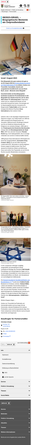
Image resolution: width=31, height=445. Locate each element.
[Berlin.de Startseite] (5, 1)
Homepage (6, 336)
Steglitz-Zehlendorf (5, 10)
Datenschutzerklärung (8, 363)
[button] (28, 10)
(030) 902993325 (10, 331)
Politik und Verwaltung (17, 10)
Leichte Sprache (9, 377)
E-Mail (5, 334)
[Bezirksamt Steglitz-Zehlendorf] (8, 344)
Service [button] (3, 381)
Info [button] (2, 350)
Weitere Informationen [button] (8, 432)
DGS (5, 372)
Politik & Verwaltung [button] (7, 386)
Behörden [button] (4, 414)
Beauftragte (5, 11)
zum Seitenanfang (22, 342)
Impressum (5, 354)
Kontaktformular (6, 359)
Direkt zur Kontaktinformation (14, 28)
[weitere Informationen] (2, 6)
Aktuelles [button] (4, 423)
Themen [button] (3, 391)
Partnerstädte (12, 11)
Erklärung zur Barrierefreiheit (10, 368)
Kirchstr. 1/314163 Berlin (6, 325)
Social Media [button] (5, 395)
